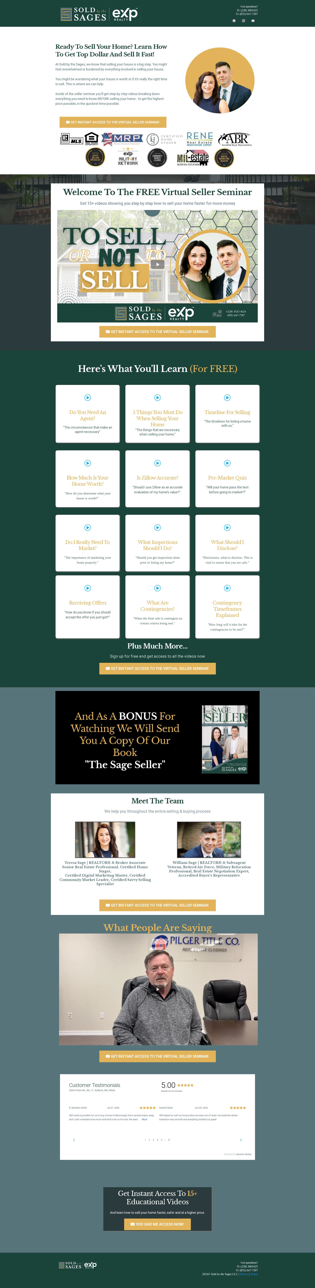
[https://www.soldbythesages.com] (99, 14)
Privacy (244, 1274)
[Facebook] (234, 20)
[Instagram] (243, 20)
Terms (254, 1274)
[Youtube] (253, 20)
